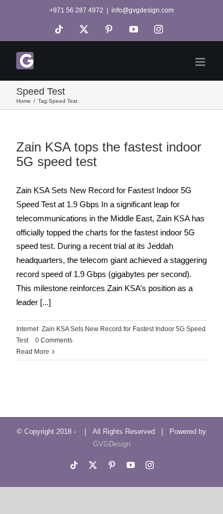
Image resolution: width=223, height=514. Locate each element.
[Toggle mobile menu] (201, 62)
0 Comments (54, 340)
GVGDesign (111, 444)
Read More (32, 351)
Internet (27, 329)
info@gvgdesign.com (143, 10)
